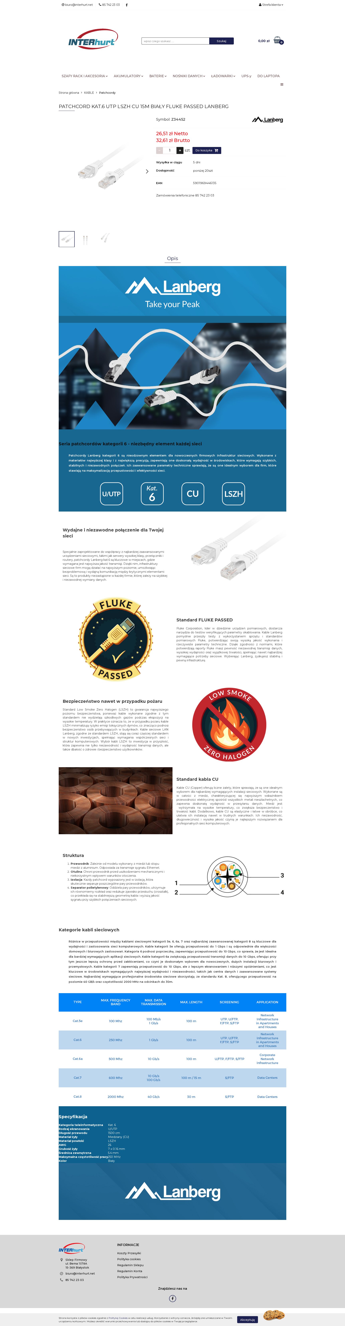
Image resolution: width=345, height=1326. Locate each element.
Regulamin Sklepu (130, 1265)
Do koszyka (204, 150)
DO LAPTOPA (268, 76)
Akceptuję (247, 1319)
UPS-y (246, 76)
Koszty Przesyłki (129, 1253)
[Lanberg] (267, 119)
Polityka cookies (129, 1259)
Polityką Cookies (118, 1317)
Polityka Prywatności (132, 1277)
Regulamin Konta (129, 1271)
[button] (128, 1245)
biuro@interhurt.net (80, 1273)
